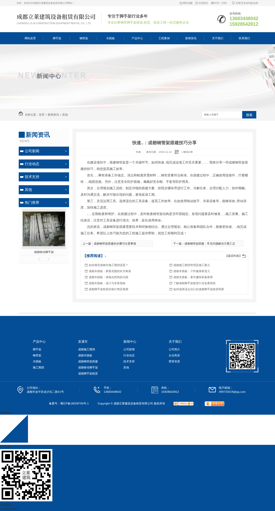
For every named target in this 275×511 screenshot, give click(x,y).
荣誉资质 (174, 361)
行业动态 (32, 164)
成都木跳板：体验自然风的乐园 (108, 277)
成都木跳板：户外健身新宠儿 (191, 271)
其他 (65, 114)
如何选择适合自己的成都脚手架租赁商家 (198, 289)
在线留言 (203, 3)
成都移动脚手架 (44, 252)
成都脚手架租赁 (88, 373)
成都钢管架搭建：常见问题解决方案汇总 (209, 243)
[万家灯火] (183, 403)
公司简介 (174, 349)
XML (224, 3)
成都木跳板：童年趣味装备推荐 (193, 277)
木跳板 (110, 38)
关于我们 (217, 38)
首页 (41, 114)
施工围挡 (38, 367)
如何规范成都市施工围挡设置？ (108, 265)
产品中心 (137, 38)
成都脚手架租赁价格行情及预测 (108, 289)
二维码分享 (187, 152)
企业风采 (174, 355)
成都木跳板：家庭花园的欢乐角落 (110, 271)
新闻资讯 (190, 38)
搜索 (249, 115)
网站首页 (30, 38)
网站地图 (188, 3)
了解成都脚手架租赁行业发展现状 (194, 283)
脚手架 (57, 38)
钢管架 (84, 38)
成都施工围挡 (86, 349)
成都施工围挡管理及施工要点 (191, 265)
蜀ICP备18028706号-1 (74, 403)
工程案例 (164, 38)
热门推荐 (32, 202)
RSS (216, 3)
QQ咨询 (5, 446)
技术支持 (32, 177)
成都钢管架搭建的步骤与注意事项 (115, 243)
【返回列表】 (233, 255)
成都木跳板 (85, 355)
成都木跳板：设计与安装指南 (107, 283)
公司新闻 (32, 151)
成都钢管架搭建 (88, 361)
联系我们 (244, 38)
